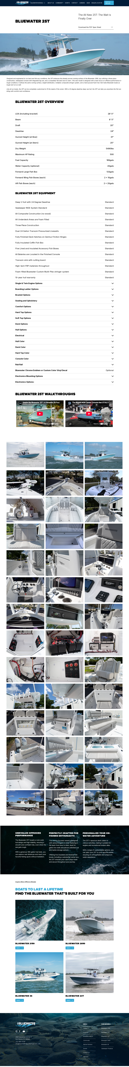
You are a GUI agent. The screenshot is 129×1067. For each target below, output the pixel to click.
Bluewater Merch (88, 1036)
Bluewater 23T (105, 1032)
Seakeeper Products (107, 1048)
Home (85, 1028)
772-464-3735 (20, 1041)
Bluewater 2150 (105, 1028)
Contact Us (86, 1052)
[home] (23, 3)
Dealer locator (97, 3)
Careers (82, 3)
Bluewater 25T (105, 1036)
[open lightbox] (25, 455)
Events (67, 3)
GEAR (88, 3)
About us (85, 1032)
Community (59, 3)
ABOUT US (51, 3)
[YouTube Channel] (24, 1031)
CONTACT (75, 3)
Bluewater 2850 (105, 1040)
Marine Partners (87, 1044)
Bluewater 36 (105, 1044)
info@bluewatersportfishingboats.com (27, 1044)
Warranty (85, 1056)
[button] (38, 3)
